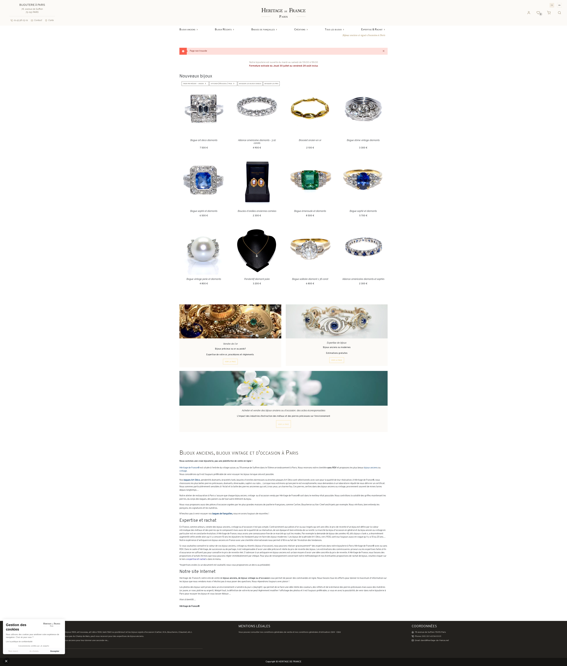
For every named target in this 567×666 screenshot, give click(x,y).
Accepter (54, 651)
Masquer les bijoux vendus (250, 83)
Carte (51, 20)
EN (559, 5)
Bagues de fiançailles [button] (263, 29)
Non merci (13, 651)
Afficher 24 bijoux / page (221, 83)
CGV (333, 632)
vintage (183, 471)
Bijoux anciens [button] (187, 29)
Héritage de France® (189, 468)
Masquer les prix (271, 83)
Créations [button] (299, 29)
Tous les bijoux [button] (333, 29)
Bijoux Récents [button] (223, 29)
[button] (6, 661)
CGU (339, 632)
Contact (38, 20)
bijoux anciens (371, 468)
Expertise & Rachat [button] (372, 29)
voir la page (230, 361)
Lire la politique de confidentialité (19, 642)
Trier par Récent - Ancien (193, 83)
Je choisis (34, 651)
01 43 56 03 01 (21, 20)
